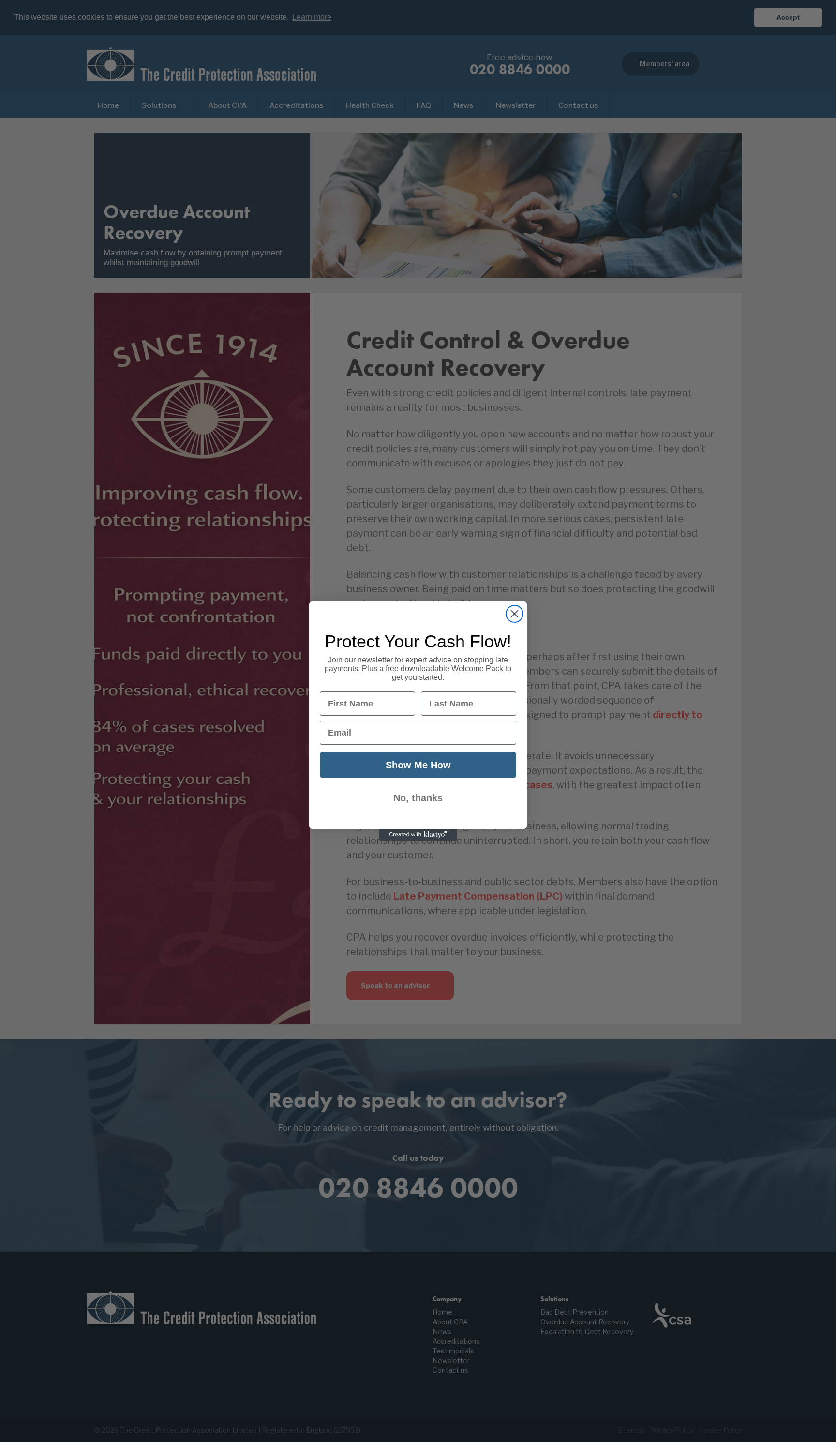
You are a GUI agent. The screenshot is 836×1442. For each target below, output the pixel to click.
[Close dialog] (514, 613)
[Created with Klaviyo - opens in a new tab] (418, 835)
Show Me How (418, 765)
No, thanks (418, 798)
